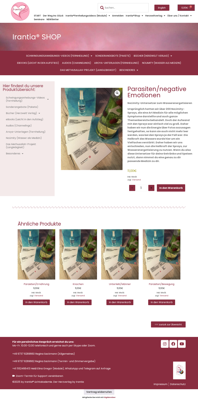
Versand (136, 179)
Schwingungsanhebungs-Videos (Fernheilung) (57, 56)
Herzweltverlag (153, 15)
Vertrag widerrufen (99, 392)
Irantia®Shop (133, 15)
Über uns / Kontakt (178, 15)
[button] (117, 93)
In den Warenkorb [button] (36, 302)
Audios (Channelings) (76, 63)
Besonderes (127, 70)
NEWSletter (53, 19)
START (37, 15)
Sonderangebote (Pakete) (113, 56)
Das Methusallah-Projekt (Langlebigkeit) (88, 70)
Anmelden (118, 15)
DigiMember (110, 397)
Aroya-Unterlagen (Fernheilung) (116, 63)
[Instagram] (165, 344)
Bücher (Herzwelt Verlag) (151, 56)
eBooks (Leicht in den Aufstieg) (38, 63)
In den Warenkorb (171, 188)
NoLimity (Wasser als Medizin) (161, 63)
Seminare (39, 19)
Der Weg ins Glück (53, 15)
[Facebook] (173, 344)
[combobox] (123, 7)
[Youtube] (182, 344)
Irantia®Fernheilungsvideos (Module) (86, 15)
